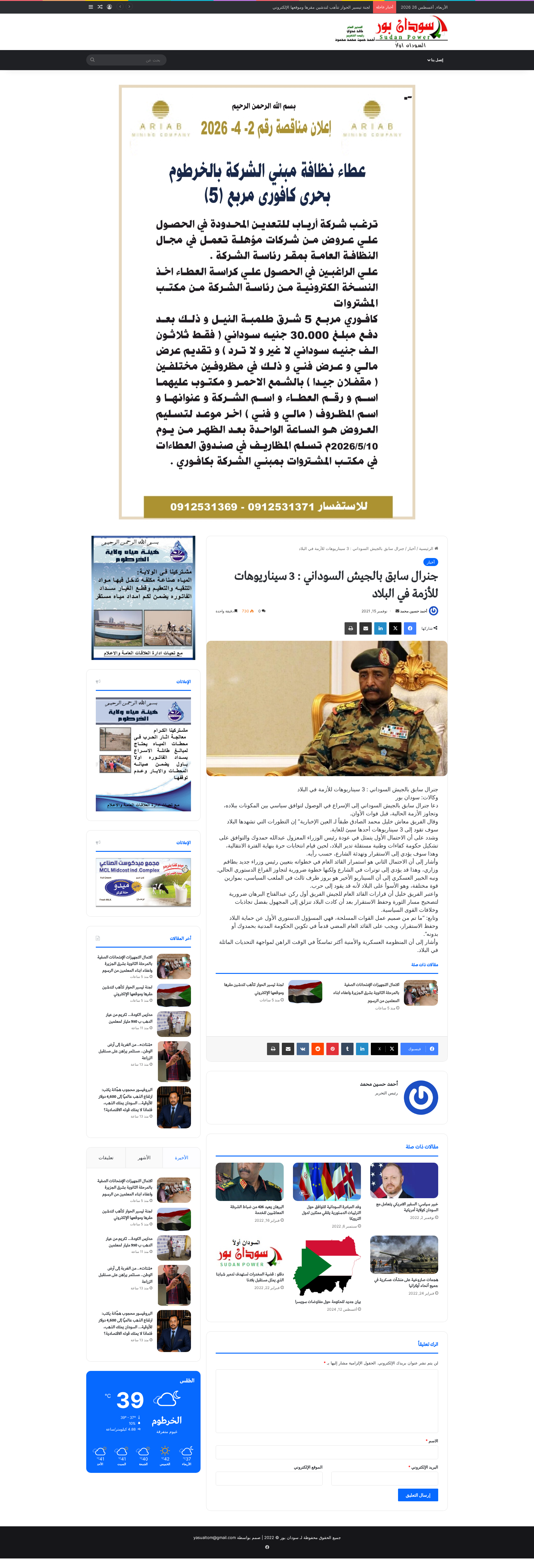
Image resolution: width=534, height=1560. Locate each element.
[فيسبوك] (410, 628)
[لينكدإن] (380, 628)
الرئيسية (426, 548)
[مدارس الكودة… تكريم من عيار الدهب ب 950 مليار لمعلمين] (174, 1024)
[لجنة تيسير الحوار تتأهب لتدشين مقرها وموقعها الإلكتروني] (305, 991)
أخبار (412, 548)
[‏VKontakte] (303, 1049)
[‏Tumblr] (347, 1049)
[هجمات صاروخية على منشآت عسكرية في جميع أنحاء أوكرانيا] (404, 1255)
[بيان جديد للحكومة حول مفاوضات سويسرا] (327, 1266)
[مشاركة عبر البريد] (365, 628)
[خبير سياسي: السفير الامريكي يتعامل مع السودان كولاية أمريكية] (404, 1180)
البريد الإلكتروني (423, 1467)
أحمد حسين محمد (413, 611)
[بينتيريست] (332, 1049)
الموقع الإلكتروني (308, 1467)
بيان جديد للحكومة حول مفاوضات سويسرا (328, 1302)
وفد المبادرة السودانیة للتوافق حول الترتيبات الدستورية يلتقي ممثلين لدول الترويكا (331, 1213)
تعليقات (106, 1157)
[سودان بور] (390, 32)
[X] (395, 628)
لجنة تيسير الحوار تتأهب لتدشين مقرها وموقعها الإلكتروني (127, 990)
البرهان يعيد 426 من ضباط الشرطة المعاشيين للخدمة (257, 1210)
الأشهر (144, 1157)
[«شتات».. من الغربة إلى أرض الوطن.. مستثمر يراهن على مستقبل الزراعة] (174, 1061)
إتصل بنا (437, 60)
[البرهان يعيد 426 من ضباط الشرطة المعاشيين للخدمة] (250, 1182)
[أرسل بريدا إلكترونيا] (397, 611)
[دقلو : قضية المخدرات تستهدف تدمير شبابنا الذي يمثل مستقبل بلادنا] (250, 1252)
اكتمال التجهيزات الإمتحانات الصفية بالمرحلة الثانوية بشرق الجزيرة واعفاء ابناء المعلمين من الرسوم (366, 993)
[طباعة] (351, 628)
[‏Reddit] (318, 1049)
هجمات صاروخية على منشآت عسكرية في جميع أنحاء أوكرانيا (406, 1283)
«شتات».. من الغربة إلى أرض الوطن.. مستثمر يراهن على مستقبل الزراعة (125, 1051)
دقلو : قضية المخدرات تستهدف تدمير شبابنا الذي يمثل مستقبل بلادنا (250, 1277)
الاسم (432, 1440)
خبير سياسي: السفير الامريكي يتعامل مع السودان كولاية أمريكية (407, 1207)
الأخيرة (181, 1157)
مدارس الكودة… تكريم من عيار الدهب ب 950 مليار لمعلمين (318, 7)
